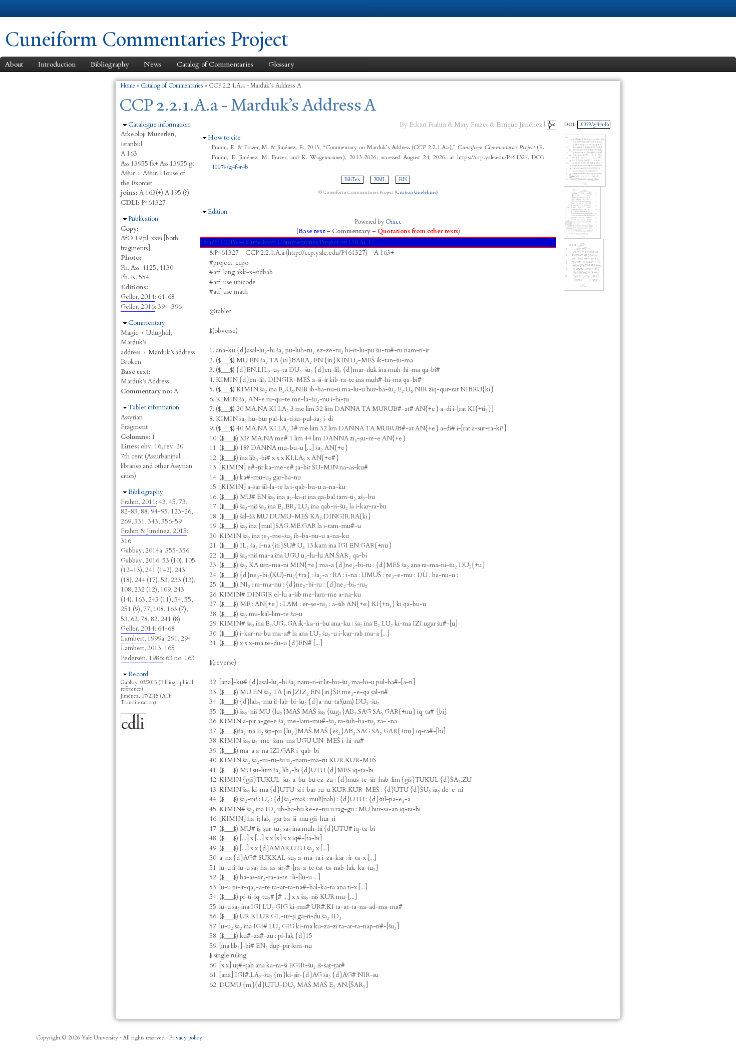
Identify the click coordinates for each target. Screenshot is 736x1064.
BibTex (352, 179)
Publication (143, 218)
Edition (217, 211)
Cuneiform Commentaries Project (146, 39)
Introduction (57, 64)
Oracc (394, 222)
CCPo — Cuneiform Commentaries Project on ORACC (297, 242)
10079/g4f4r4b (230, 167)
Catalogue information (159, 124)
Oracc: (209, 242)
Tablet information (153, 407)
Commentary (146, 322)
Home (128, 86)
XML (380, 179)
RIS (403, 179)
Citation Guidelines (416, 192)
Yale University (33, 8)
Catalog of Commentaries (215, 64)
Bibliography (110, 64)
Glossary (281, 64)
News (153, 64)
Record (138, 674)
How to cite (224, 137)
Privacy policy (185, 1037)
